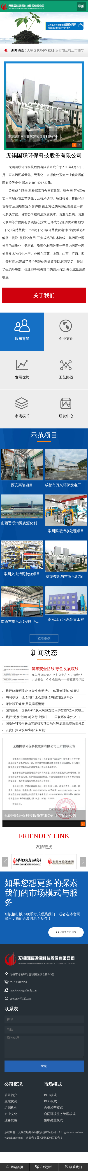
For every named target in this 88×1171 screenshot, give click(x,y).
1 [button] (74, 144)
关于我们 (44, 295)
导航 (81, 6)
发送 (44, 1066)
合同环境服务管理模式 (60, 1114)
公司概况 (14, 1084)
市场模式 (53, 1084)
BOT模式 (50, 1095)
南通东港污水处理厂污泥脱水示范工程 (31, 622)
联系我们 (75, 1167)
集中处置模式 (53, 1120)
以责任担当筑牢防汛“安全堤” (26, 730)
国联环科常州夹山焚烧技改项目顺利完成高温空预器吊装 (45, 723)
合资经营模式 (53, 1107)
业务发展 (11, 1120)
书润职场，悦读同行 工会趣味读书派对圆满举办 (39, 697)
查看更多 (44, 638)
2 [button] (79, 144)
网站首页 (17, 1167)
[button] (5, 28)
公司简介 (11, 1095)
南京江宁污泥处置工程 (66, 619)
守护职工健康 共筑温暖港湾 (25, 704)
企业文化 (11, 1114)
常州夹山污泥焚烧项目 (22, 574)
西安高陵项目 (22, 485)
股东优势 (11, 1101)
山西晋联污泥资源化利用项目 (24, 523)
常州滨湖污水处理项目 (66, 531)
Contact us (66, 932)
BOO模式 (50, 1101)
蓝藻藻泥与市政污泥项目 (66, 577)
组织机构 (11, 1107)
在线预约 (46, 1167)
